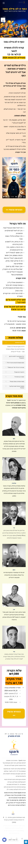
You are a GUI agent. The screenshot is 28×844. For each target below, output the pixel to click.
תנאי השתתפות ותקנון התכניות (16, 817)
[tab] (14, 343)
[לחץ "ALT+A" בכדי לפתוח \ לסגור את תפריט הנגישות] (26, 842)
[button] (14, 343)
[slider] (8, 196)
